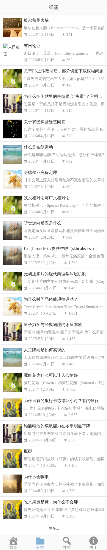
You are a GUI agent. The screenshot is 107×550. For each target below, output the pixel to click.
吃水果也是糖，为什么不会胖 (51, 502)
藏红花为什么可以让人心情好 (51, 375)
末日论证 (32, 46)
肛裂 (28, 451)
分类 (40, 547)
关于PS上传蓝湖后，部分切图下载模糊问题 (63, 71)
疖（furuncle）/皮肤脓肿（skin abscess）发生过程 (65, 248)
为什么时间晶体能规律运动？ (51, 299)
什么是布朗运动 (38, 147)
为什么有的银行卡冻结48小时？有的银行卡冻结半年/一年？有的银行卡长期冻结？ (65, 400)
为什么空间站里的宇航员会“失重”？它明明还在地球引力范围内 (65, 96)
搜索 (67, 547)
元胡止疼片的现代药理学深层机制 (55, 274)
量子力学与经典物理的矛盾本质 (53, 324)
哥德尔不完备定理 (40, 172)
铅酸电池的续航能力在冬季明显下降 (57, 426)
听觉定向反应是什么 (42, 223)
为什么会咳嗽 (36, 477)
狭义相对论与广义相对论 (47, 198)
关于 (93, 547)
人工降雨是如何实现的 (44, 350)
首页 (13, 547)
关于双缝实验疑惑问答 (44, 122)
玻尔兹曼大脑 (36, 20)
